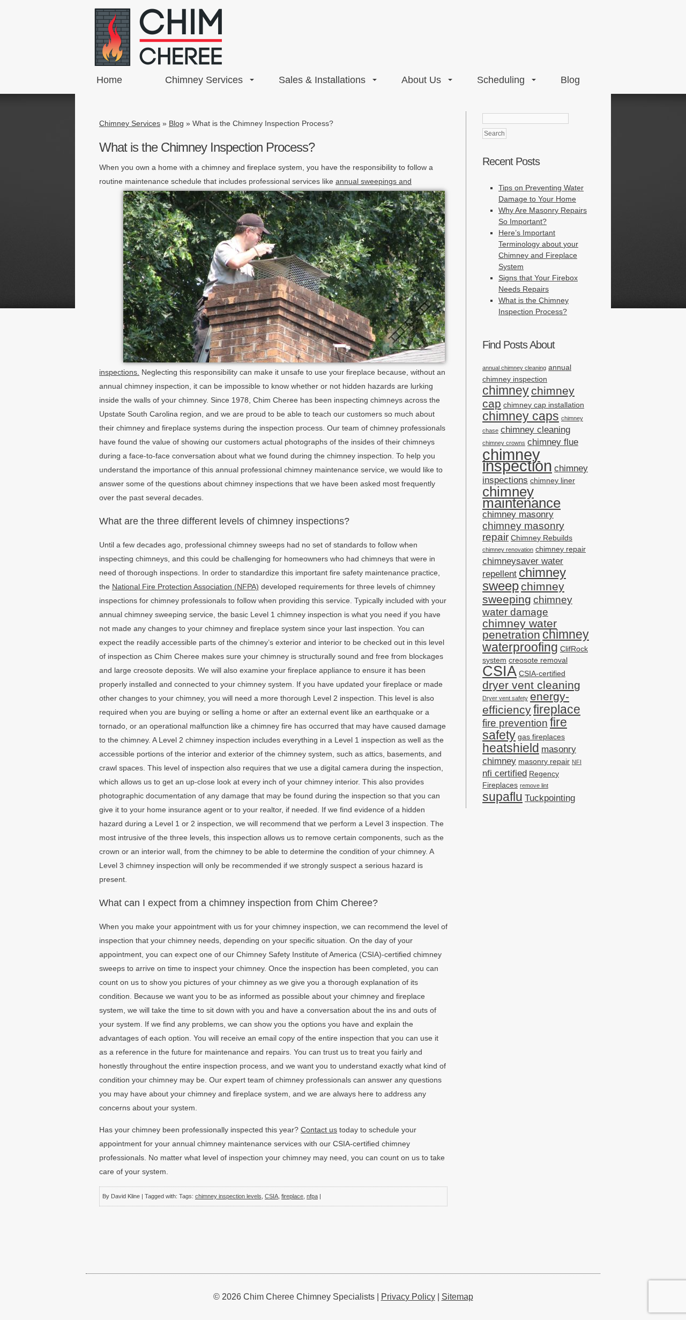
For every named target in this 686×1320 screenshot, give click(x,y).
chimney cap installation (543, 405)
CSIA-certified (542, 673)
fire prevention (515, 723)
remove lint (534, 785)
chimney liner (552, 480)
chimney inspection (517, 460)
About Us (421, 80)
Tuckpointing (550, 798)
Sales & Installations (322, 80)
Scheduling (501, 80)
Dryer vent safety (505, 698)
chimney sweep (524, 579)
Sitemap (457, 1296)
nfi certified (504, 773)
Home (109, 80)
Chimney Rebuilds (541, 537)
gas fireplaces (541, 736)
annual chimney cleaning (514, 368)
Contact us (319, 1129)
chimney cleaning (535, 430)
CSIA (271, 1196)
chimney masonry (518, 514)
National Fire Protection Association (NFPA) (185, 586)
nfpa (312, 1196)
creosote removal (538, 660)
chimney (505, 390)
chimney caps (520, 416)
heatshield (510, 748)
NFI (576, 762)
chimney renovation (507, 549)
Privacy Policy (408, 1296)
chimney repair (560, 549)
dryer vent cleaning (531, 685)
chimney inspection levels (228, 1196)
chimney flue (552, 442)
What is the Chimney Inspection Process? (207, 147)
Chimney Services (204, 80)
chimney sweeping (523, 592)
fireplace (292, 1196)
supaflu (502, 797)
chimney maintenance (521, 497)
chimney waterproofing (535, 641)
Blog (570, 80)
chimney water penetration (519, 629)
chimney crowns (503, 443)
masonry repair (544, 761)
